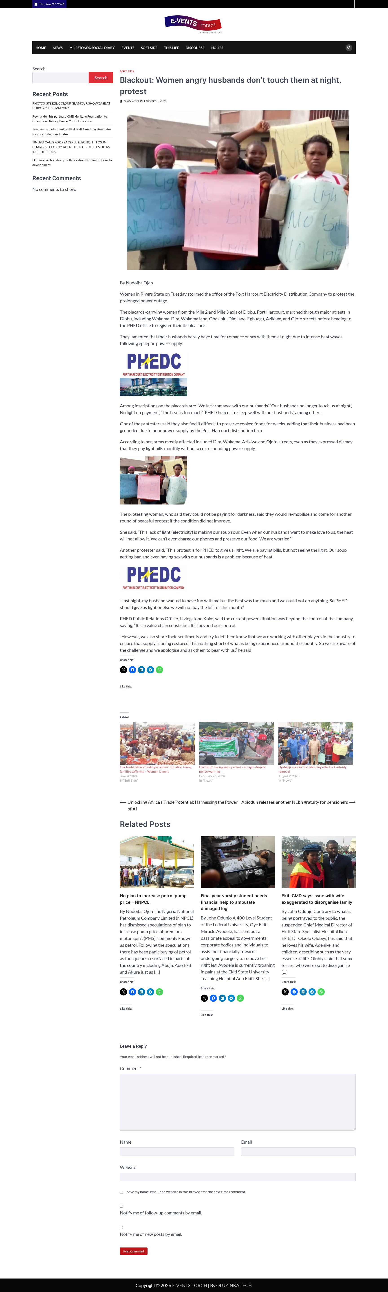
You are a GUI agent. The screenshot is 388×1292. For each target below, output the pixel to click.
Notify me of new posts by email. (151, 1234)
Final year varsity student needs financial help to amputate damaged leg (234, 902)
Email (246, 1142)
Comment (131, 1068)
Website (128, 1167)
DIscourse (195, 48)
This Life (171, 48)
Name (125, 1142)
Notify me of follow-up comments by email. (161, 1212)
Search (39, 68)
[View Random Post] (350, 4)
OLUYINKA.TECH (234, 1285)
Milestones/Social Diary (92, 48)
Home (41, 48)
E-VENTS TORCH (189, 1285)
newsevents (131, 101)
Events (127, 48)
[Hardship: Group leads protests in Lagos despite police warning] (236, 743)
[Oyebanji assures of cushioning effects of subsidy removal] (315, 743)
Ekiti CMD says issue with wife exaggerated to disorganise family (317, 899)
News (58, 48)
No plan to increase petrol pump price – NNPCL (153, 899)
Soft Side (149, 48)
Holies (217, 48)
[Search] (349, 47)
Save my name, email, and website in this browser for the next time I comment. (186, 1191)
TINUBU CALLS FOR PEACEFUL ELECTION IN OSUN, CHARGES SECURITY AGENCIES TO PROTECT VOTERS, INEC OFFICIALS (71, 147)
